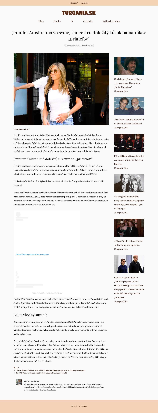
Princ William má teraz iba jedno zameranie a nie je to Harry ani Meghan (129, 160)
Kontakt (84, 3)
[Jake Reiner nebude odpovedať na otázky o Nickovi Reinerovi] (129, 113)
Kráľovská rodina (111, 21)
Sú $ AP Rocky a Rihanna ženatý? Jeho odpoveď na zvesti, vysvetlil (41, 373)
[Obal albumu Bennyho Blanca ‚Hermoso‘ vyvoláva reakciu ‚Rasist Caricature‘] (129, 72)
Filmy (41, 21)
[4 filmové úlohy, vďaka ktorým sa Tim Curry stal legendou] (129, 234)
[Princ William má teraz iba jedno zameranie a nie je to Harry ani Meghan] (129, 149)
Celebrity (88, 21)
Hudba (57, 21)
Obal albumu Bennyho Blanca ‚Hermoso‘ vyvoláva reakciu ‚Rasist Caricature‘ (128, 83)
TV (71, 21)
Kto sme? (74, 3)
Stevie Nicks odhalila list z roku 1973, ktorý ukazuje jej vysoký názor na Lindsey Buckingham (51, 370)
